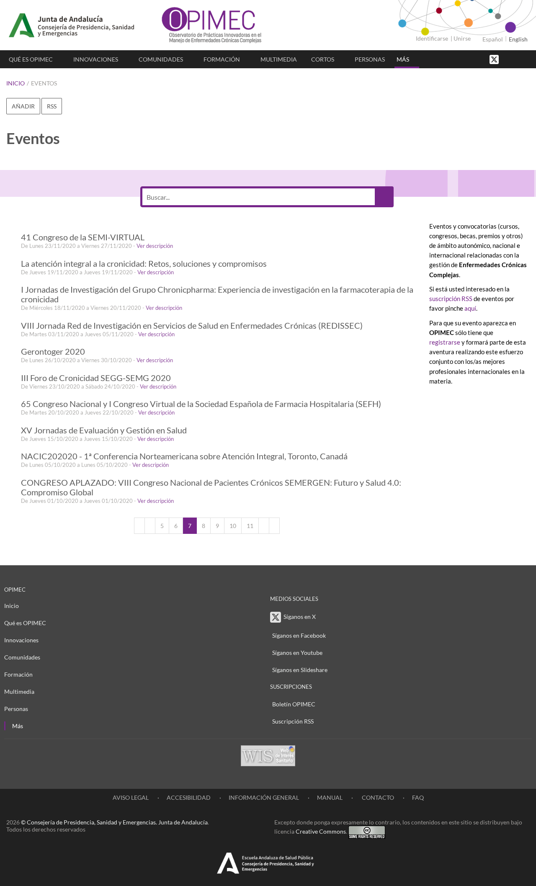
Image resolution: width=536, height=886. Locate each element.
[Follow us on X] (495, 59)
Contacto (377, 797)
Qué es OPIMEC (31, 59)
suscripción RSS (450, 298)
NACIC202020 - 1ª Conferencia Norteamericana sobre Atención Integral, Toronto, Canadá (184, 456)
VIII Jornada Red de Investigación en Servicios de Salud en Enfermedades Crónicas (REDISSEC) (192, 325)
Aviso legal (131, 797)
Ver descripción (155, 245)
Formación (222, 59)
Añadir (23, 106)
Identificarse (432, 38)
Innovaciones (95, 59)
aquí (470, 308)
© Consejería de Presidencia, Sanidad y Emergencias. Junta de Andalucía (114, 822)
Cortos (322, 59)
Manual (330, 797)
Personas (370, 59)
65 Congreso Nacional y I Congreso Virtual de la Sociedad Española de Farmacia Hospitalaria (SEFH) (201, 404)
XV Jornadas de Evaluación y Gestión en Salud (104, 430)
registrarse (444, 342)
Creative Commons (321, 831)
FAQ (418, 797)
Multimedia (278, 59)
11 (250, 525)
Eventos (44, 83)
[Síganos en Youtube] (517, 59)
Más (403, 59)
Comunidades (161, 59)
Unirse (462, 38)
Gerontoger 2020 (53, 351)
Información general (264, 797)
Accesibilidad (189, 797)
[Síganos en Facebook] (509, 59)
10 (232, 525)
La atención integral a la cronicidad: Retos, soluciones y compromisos (144, 263)
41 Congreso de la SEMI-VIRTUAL (82, 237)
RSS (52, 106)
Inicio (15, 83)
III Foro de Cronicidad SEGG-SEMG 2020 (96, 378)
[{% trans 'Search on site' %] (525, 59)
